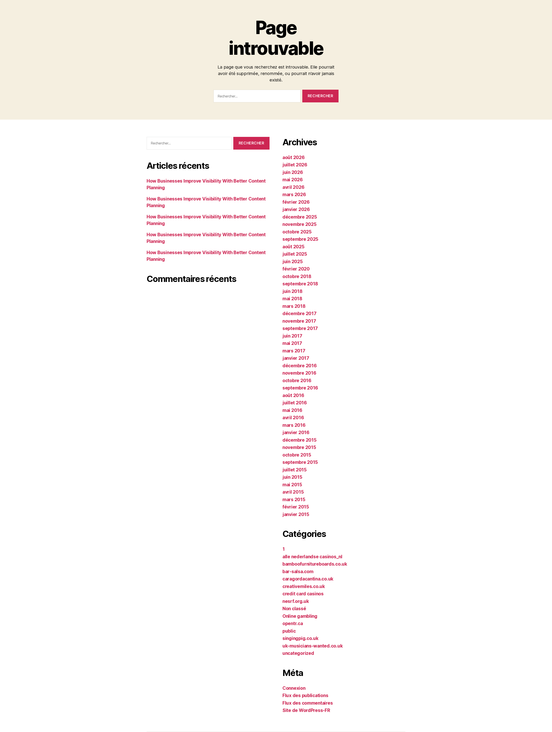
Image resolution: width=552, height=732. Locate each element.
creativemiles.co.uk (303, 586)
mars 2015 (293, 499)
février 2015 (295, 507)
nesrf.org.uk (295, 601)
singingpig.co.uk (300, 638)
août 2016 (293, 395)
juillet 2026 (294, 164)
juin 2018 (292, 291)
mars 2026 (294, 194)
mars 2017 (293, 350)
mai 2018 (292, 298)
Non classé (294, 608)
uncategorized (298, 653)
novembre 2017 (299, 321)
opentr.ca (292, 623)
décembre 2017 (299, 313)
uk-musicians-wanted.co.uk (312, 646)
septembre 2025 (300, 239)
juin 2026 (292, 172)
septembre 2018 (300, 283)
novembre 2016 (299, 373)
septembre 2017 (300, 328)
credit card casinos (303, 593)
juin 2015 (292, 477)
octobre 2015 (296, 455)
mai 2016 (292, 410)
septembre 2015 (300, 462)
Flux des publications (305, 695)
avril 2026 (293, 187)
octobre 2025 (297, 232)
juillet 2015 (294, 469)
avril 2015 (293, 492)
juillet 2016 (294, 402)
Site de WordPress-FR (306, 710)
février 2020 (296, 269)
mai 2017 (292, 343)
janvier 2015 (295, 514)
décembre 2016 (299, 365)
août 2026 (293, 157)
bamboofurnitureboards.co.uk (314, 564)
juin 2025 (292, 261)
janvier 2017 (295, 358)
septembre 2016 (300, 388)
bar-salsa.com (298, 571)
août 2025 (293, 246)
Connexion (294, 688)
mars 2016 (294, 425)
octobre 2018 (296, 276)
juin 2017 (292, 336)
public (289, 631)
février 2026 (296, 202)
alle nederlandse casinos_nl (312, 556)
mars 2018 (294, 306)
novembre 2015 (299, 447)
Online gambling (299, 616)
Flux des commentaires (307, 703)
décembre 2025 (299, 217)
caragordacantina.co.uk (307, 579)
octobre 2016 (296, 380)
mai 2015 (292, 484)
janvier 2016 (295, 432)
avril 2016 (293, 417)
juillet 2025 (294, 254)
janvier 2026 (296, 209)
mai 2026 (292, 179)
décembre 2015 (299, 440)
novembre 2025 (299, 224)
